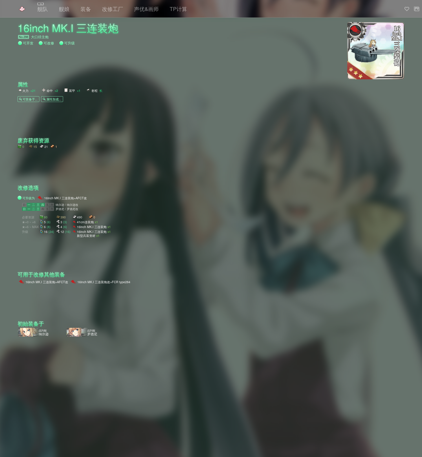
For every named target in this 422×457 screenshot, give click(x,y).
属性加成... (53, 99)
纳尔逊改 (72, 205)
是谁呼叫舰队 (22, 9)
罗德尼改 (72, 209)
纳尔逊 (60, 205)
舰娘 (64, 9)
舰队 (42, 9)
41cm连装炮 (87, 222)
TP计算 (178, 9)
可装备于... (30, 99)
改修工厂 (112, 9)
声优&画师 (146, 9)
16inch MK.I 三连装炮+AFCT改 (65, 198)
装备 (85, 9)
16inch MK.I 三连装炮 (94, 227)
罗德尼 (60, 209)
